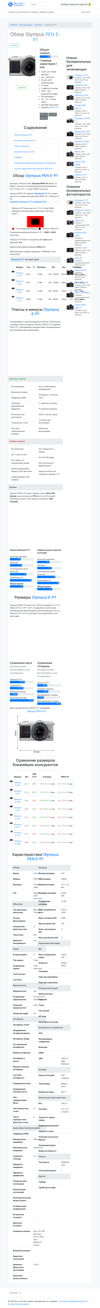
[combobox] (39, 4)
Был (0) (44, 118)
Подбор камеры (46, 12)
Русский (85, 12)
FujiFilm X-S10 (81, 95)
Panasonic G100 (82, 131)
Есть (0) (53, 114)
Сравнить (22, 87)
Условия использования (18, 1304)
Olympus (38, 25)
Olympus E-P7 (81, 75)
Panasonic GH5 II (83, 210)
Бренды (34, 12)
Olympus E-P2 (41, 193)
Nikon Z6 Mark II (82, 292)
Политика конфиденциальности (73, 1301)
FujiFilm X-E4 (81, 85)
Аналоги (14, 45)
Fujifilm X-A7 (81, 175)
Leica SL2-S (80, 270)
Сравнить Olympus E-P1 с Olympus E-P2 (28, 202)
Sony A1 (78, 258)
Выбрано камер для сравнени (75, 4)
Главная (12, 12)
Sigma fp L (80, 220)
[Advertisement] (35, 354)
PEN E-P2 (54, 107)
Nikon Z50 (79, 151)
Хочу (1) (44, 114)
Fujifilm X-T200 (82, 141)
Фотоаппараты (23, 12)
